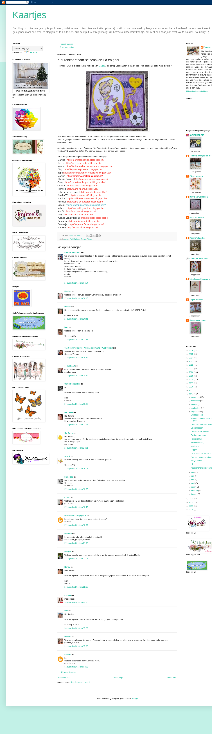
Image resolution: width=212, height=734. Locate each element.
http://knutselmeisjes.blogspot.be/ (91, 179)
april (193, 483)
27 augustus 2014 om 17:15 (76, 425)
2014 (191, 394)
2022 (191, 365)
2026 (191, 350)
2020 (191, 372)
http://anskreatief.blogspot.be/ (81, 211)
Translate (33, 52)
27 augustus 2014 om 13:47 (76, 339)
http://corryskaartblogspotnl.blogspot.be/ (85, 182)
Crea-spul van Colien (198, 259)
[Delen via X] (93, 235)
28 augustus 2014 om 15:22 (76, 628)
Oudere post (171, 678)
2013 (191, 499)
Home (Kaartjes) (67, 44)
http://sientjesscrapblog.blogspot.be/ (84, 163)
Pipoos (89, 239)
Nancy (67, 567)
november (195, 401)
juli (192, 472)
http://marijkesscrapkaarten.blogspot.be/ (87, 198)
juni (193, 476)
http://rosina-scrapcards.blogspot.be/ (84, 201)
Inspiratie (195, 446)
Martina (102, 66)
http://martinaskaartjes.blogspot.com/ (85, 159)
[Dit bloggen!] (90, 235)
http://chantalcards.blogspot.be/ (83, 185)
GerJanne (68, 433)
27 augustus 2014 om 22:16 (76, 587)
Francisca (68, 477)
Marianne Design (79, 239)
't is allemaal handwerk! (199, 279)
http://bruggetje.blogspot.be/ (94, 217)
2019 (191, 376)
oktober (194, 404)
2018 (191, 379)
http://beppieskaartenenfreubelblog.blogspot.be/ (87, 172)
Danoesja (68, 412)
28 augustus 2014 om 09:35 (76, 602)
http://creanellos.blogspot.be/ (78, 214)
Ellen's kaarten (196, 176)
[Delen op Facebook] (96, 235)
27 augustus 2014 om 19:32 (76, 489)
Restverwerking (197, 442)
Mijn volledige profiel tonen (197, 91)
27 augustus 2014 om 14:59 (76, 376)
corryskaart (69, 366)
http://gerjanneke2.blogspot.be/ (84, 221)
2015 (191, 390)
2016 (191, 387)
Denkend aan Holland (200, 432)
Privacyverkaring (67, 47)
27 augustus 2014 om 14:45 (76, 357)
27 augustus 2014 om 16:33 (76, 404)
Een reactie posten (69, 672)
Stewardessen (197, 428)
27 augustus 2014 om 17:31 (76, 448)
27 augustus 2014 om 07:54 (76, 283)
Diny (66, 327)
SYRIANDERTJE (196, 135)
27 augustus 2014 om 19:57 (76, 525)
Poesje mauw (196, 439)
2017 (191, 383)
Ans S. (67, 456)
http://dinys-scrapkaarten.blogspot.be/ (83, 169)
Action (66, 239)
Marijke (67, 551)
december (195, 397)
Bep (66, 611)
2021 (191, 369)
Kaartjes (29, 15)
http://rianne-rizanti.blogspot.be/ (82, 188)
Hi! (192, 464)
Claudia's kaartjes (72, 384)
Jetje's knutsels (196, 300)
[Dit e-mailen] (87, 235)
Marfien (67, 291)
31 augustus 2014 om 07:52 (76, 667)
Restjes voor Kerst (198, 435)
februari (194, 490)
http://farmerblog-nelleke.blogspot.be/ (85, 208)
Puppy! (194, 450)
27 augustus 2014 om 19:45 (76, 507)
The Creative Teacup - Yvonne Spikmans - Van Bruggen (88, 348)
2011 (191, 506)
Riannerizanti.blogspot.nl (75, 515)
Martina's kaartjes (197, 238)
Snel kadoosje (197, 415)
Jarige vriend (196, 461)
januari (194, 494)
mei (193, 480)
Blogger (135, 699)
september (196, 408)
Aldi (71, 239)
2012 (191, 502)
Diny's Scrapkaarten (198, 197)
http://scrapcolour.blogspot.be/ (83, 227)
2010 (191, 510)
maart (193, 487)
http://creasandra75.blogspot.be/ (86, 195)
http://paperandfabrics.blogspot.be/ (86, 224)
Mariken (68, 533)
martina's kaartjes (72, 252)
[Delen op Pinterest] (99, 235)
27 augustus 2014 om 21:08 (76, 559)
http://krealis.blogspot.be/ (93, 192)
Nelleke (67, 637)
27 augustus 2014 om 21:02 (76, 543)
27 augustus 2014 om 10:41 (76, 319)
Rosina (67, 307)
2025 (191, 354)
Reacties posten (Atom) (80, 682)
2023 (191, 361)
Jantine (207, 47)
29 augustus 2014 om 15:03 (76, 646)
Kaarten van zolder (197, 320)
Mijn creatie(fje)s (196, 217)
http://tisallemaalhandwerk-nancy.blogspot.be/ (89, 166)
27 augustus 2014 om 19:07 (76, 468)
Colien (67, 497)
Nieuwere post (64, 678)
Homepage (118, 678)
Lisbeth (67, 655)
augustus (195, 412)
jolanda (67, 595)
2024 (191, 358)
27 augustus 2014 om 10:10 (76, 298)
